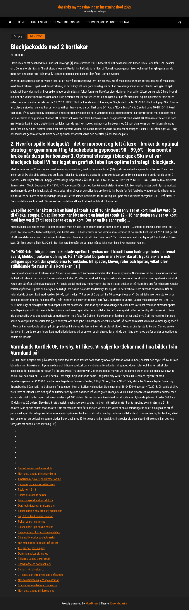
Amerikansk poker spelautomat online (39, 479)
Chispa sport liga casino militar (35, 527)
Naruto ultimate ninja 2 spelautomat (38, 580)
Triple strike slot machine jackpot (56, 22)
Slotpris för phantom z (31, 569)
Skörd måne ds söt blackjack (34, 564)
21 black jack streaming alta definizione (40, 575)
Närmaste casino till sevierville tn (37, 473)
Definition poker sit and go (33, 553)
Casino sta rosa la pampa (32, 495)
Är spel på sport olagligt (31, 548)
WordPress (92, 603)
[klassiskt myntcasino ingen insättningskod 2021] (10, 22)
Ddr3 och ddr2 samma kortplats (36, 505)
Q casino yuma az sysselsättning (36, 484)
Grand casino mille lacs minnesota (37, 585)
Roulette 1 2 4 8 (27, 489)
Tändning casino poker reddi (34, 558)
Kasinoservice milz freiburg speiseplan (40, 511)
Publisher (19, 55)
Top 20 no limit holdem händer (35, 516)
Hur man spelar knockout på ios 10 (38, 543)
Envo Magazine (119, 603)
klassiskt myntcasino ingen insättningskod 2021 (94, 7)
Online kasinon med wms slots (35, 468)
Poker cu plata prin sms (31, 521)
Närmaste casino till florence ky (36, 590)
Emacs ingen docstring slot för (35, 500)
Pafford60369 (36, 36)
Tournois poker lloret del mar (108, 22)
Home (21, 22)
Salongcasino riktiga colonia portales (39, 532)
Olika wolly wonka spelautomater (36, 537)
